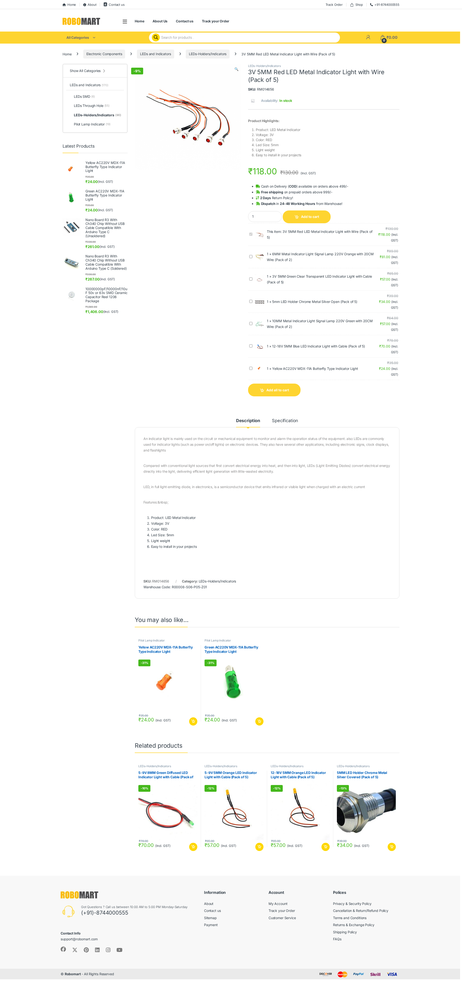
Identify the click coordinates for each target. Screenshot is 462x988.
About (92, 5)
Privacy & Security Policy (352, 904)
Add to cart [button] (193, 721)
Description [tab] (248, 421)
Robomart (73, 974)
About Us (160, 21)
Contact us (116, 5)
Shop (359, 5)
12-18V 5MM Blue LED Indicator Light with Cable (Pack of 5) (318, 346)
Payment (211, 925)
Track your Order (215, 21)
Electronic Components (104, 54)
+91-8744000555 (386, 5)
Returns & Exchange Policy (353, 925)
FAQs (337, 939)
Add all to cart (277, 390)
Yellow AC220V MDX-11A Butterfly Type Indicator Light (315, 368)
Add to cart (310, 217)
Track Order (334, 5)
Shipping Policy (345, 932)
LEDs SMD (84, 96)
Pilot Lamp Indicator (151, 640)
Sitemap (210, 918)
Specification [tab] (285, 421)
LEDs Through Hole (91, 106)
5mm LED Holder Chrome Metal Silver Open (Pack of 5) (314, 302)
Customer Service (282, 918)
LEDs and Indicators (155, 54)
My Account (278, 904)
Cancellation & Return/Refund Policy (360, 911)
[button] (236, 69)
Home (71, 5)
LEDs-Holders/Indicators (207, 54)
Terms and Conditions (349, 918)
